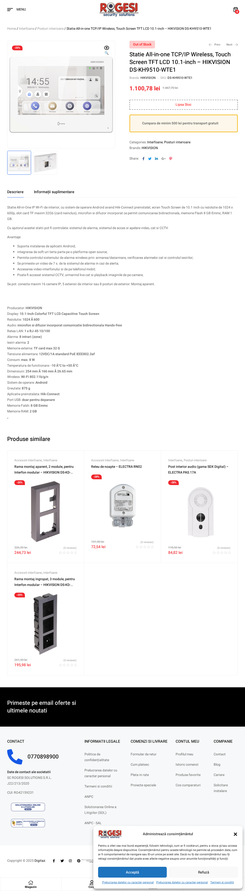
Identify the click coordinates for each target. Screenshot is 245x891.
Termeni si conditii (222, 882)
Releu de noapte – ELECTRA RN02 (116, 466)
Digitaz (39, 860)
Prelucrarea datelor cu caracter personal (128, 882)
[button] (235, 834)
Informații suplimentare (54, 192)
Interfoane (26, 28)
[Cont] (91, 882)
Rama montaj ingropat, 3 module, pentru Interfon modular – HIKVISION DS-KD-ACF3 (44, 585)
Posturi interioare (50, 28)
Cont (92, 887)
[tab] (15, 192)
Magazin (31, 887)
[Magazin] (30, 882)
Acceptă (132, 872)
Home (11, 28)
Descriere (15, 192)
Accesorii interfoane (28, 460)
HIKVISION (148, 77)
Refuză (203, 872)
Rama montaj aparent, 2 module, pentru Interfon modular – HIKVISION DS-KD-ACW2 (44, 472)
